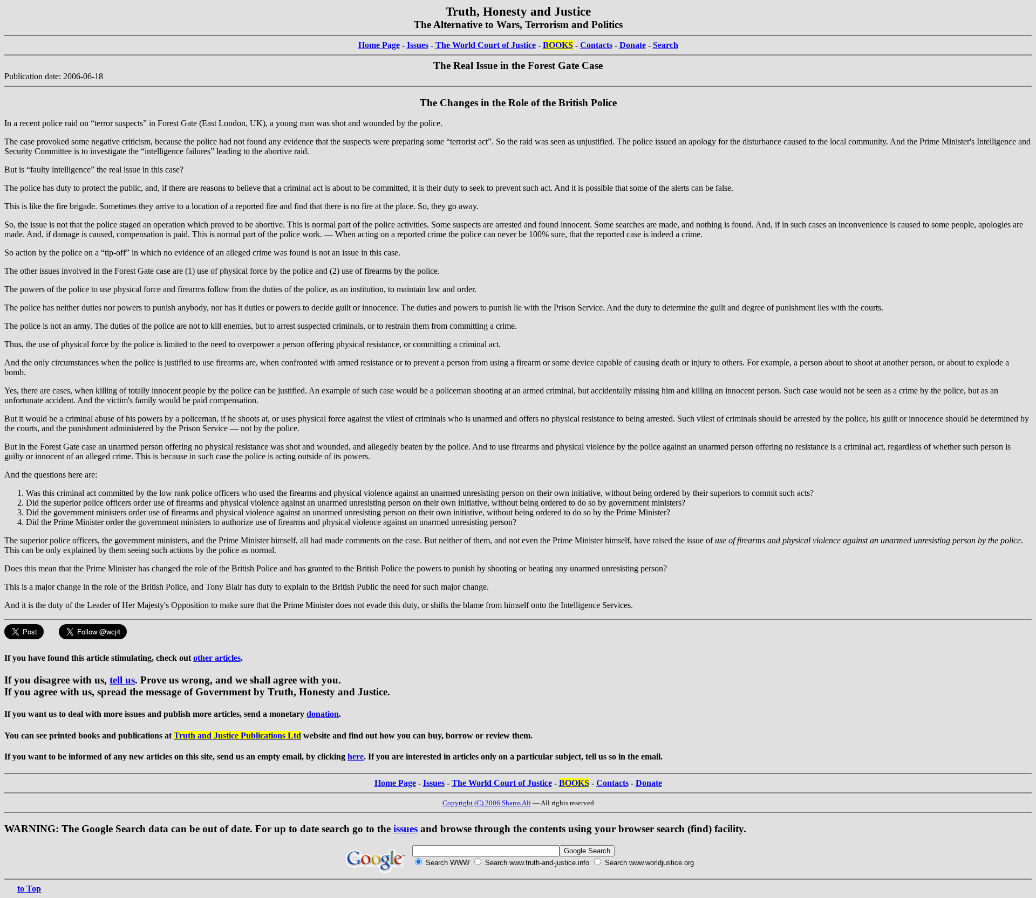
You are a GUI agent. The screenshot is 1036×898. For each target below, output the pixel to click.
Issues (417, 45)
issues (405, 828)
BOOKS (558, 45)
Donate (632, 45)
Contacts (596, 45)
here (355, 756)
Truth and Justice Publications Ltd (237, 735)
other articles (217, 657)
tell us (122, 680)
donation (322, 714)
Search (665, 45)
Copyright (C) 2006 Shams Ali (486, 803)
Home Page (379, 45)
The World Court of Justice (485, 45)
